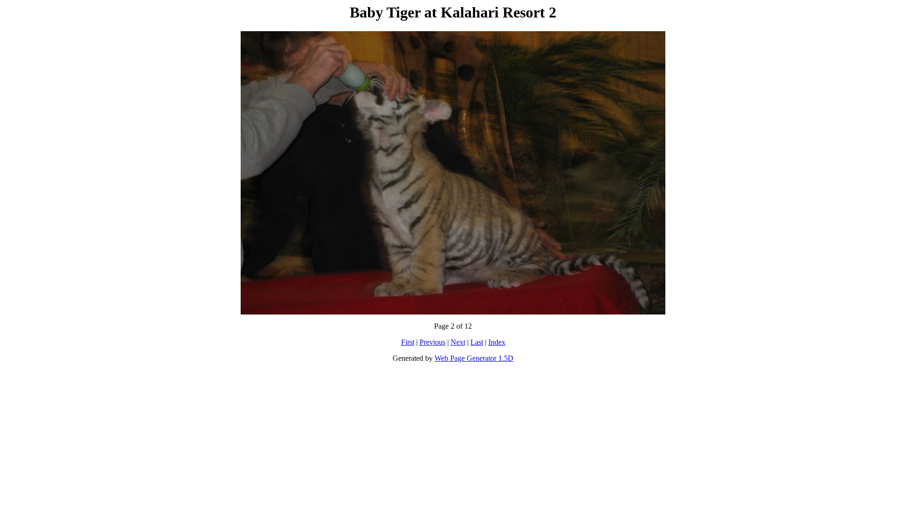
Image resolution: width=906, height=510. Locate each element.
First (407, 342)
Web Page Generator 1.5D (474, 358)
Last (476, 342)
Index (496, 342)
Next (458, 342)
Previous (432, 342)
